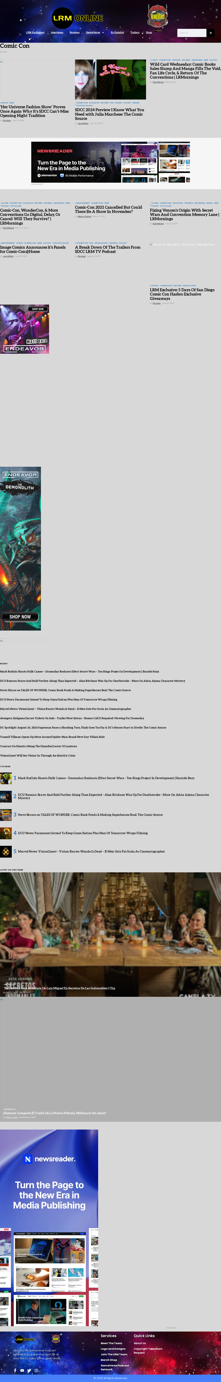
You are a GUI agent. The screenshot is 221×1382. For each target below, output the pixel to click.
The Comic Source (84, 106)
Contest (155, 286)
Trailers (134, 32)
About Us (140, 1343)
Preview (136, 103)
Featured (105, 103)
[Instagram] (36, 1370)
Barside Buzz (10, 985)
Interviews (57, 32)
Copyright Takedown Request (148, 1351)
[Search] (210, 33)
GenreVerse (93, 32)
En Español (117, 32)
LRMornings (197, 60)
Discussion (94, 103)
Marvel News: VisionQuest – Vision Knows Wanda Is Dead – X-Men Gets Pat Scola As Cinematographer (65, 709)
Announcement (83, 203)
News (11, 103)
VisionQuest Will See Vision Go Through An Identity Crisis (37, 755)
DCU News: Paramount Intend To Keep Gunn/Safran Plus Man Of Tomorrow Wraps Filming (58, 699)
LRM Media (186, 60)
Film (112, 103)
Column (4, 203)
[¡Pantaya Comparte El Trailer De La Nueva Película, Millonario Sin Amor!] (110, 1059)
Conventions (82, 103)
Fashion (4, 103)
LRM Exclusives (35, 32)
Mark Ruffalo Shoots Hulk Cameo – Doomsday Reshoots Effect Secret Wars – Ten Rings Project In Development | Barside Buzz (79, 671)
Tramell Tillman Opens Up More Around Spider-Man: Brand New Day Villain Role (52, 737)
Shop (149, 32)
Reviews (75, 32)
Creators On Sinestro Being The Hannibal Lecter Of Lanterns (38, 746)
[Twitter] (29, 1370)
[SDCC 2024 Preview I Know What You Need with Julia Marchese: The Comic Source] (110, 79)
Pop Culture (15, 206)
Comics (154, 60)
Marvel (209, 203)
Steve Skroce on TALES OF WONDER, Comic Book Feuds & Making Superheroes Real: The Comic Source (65, 690)
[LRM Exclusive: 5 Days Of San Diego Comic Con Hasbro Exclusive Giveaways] (185, 262)
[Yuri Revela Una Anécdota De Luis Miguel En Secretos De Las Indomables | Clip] (110, 934)
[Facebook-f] (15, 1370)
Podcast (127, 103)
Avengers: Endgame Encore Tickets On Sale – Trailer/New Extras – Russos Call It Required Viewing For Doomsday (72, 718)
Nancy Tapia (12, 992)
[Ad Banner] (110, 162)
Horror (118, 103)
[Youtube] (22, 1370)
